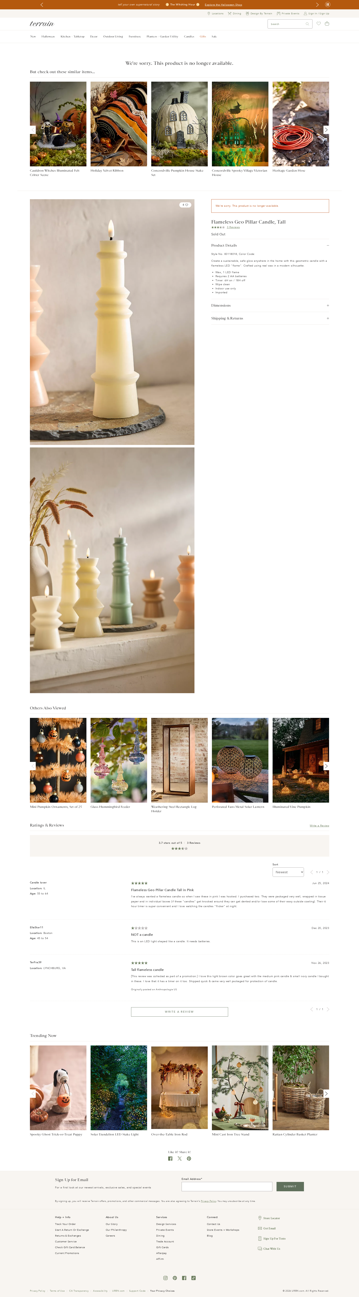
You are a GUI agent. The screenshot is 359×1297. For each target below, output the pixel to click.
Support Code (137, 1291)
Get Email (269, 1228)
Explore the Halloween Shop (223, 4)
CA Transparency (79, 1291)
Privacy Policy (208, 1201)
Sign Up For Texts (274, 1238)
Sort (275, 864)
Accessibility (100, 1291)
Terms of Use (57, 1291)
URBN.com (118, 1291)
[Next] (325, 129)
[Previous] (33, 129)
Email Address (191, 1179)
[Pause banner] (327, 4)
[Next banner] (317, 4)
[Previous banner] (41, 4)
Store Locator (271, 1218)
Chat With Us (271, 1248)
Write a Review (319, 825)
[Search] (307, 24)
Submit (290, 1186)
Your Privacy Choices (162, 1291)
